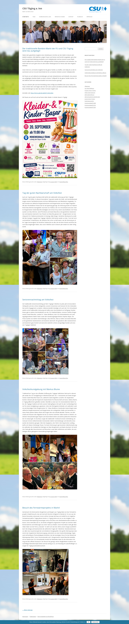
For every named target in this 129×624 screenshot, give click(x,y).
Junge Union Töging (90, 99)
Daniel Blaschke (63, 182)
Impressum (89, 16)
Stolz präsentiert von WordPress (46, 616)
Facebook (80, 16)
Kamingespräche (89, 101)
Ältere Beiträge (27, 610)
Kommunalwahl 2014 (90, 105)
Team (34, 16)
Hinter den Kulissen (90, 92)
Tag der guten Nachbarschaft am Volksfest (42, 193)
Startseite (25, 16)
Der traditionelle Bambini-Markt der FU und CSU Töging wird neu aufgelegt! (47, 49)
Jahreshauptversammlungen (92, 97)
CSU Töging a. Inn (32, 8)
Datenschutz (33, 616)
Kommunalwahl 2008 (90, 103)
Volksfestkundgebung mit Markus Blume (41, 389)
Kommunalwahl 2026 (45, 16)
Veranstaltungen (60, 16)
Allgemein (39, 182)
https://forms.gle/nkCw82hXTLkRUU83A (42, 93)
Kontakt (71, 16)
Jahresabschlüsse (89, 95)
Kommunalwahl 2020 (90, 107)
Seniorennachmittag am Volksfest (37, 299)
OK (88, 622)
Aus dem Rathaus (89, 88)
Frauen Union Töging (90, 90)
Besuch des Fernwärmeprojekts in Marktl (41, 507)
